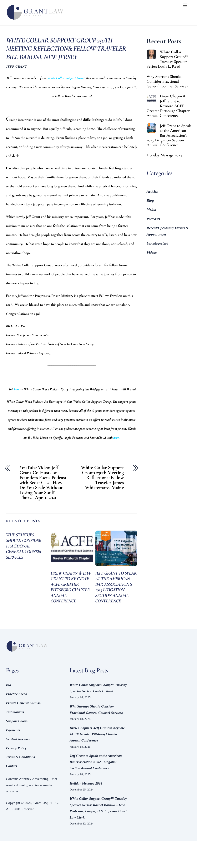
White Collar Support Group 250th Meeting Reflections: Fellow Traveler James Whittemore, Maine (102, 477)
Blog (150, 200)
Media (151, 210)
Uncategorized (157, 243)
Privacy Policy (16, 748)
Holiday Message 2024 (164, 155)
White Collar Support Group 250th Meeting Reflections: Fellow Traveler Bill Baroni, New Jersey (66, 48)
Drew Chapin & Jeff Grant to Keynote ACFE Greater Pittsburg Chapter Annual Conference (71, 587)
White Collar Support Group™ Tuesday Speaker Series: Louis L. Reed (167, 59)
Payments (13, 730)
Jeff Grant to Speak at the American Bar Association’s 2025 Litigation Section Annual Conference (116, 587)
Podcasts (153, 219)
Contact (11, 766)
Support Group (17, 721)
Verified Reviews (18, 739)
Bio (8, 685)
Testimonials (15, 712)
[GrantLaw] (35, 20)
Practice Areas (16, 694)
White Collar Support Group (66, 78)
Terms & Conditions (20, 757)
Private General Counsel (23, 703)
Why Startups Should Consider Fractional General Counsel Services (24, 546)
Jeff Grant (16, 66)
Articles (152, 191)
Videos (152, 252)
